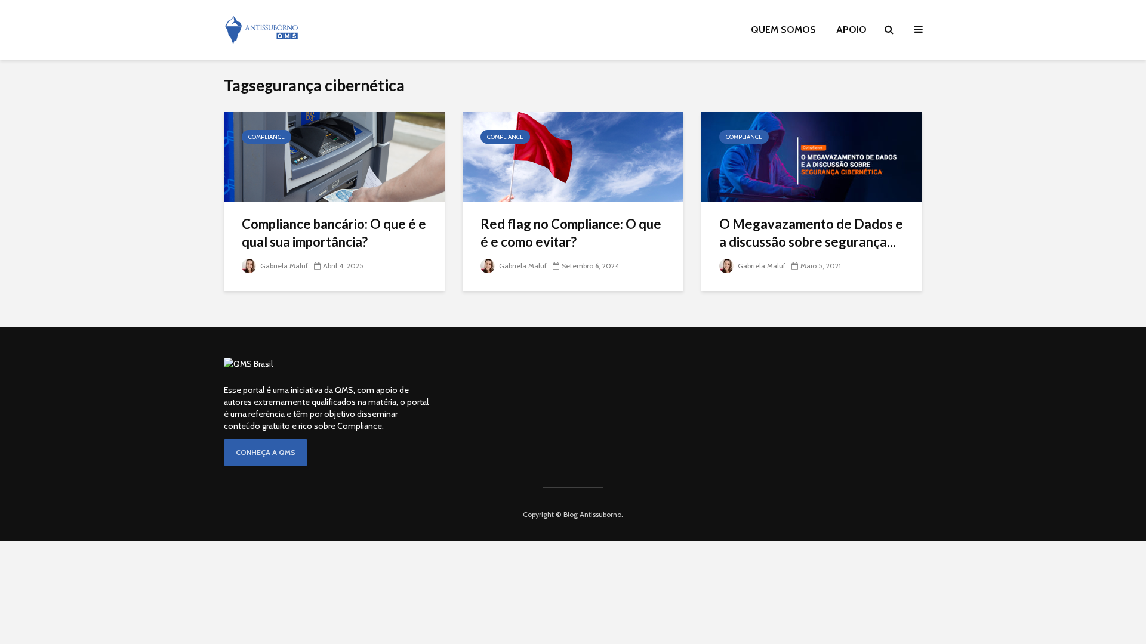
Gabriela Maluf (283, 265)
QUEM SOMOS (783, 29)
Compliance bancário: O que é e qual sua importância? (334, 233)
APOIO (851, 29)
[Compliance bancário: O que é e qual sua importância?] (334, 156)
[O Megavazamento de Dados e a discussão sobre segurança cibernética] (811, 156)
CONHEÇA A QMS (265, 452)
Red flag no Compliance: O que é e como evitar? (570, 233)
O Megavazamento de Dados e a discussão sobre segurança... (811, 233)
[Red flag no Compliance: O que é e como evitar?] (573, 156)
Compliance (266, 137)
